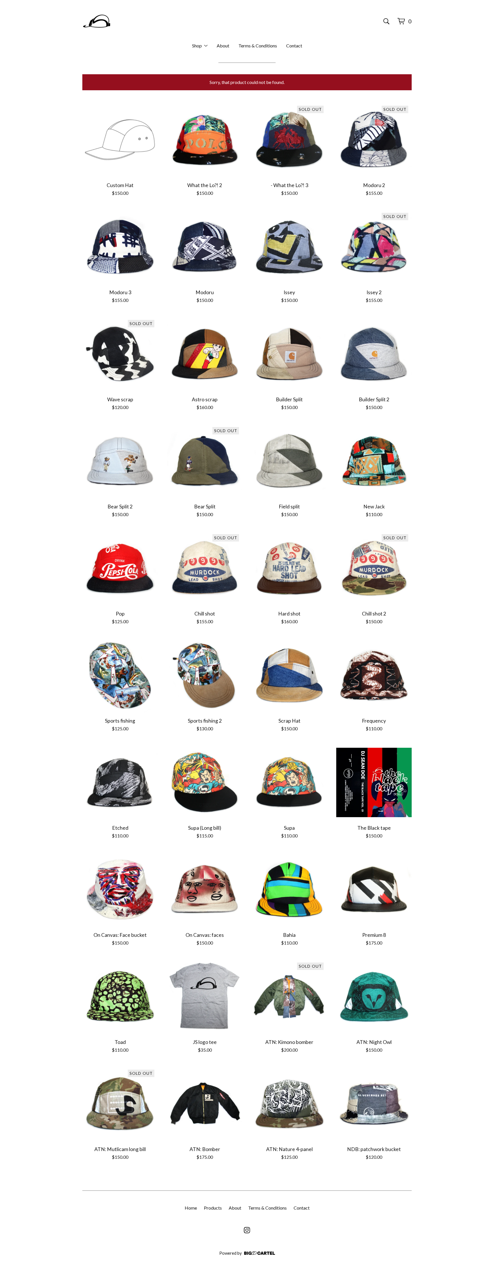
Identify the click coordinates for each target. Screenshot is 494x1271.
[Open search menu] (386, 21)
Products (213, 1207)
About (223, 45)
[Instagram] (247, 1230)
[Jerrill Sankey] (96, 21)
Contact (294, 45)
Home (191, 1207)
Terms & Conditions (257, 45)
